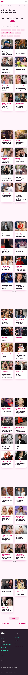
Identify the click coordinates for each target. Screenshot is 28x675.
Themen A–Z (3, 658)
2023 (17, 18)
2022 (22, 18)
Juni (3, 32)
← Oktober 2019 (5, 623)
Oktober (3, 35)
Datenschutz (12, 665)
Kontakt (23, 665)
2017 (22, 21)
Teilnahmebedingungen (5, 670)
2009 (12, 26)
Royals (17, 637)
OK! (2, 2)
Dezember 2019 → (22, 623)
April (19, 30)
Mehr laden (14, 618)
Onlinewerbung (10, 667)
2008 (17, 26)
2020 (8, 21)
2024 (12, 18)
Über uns (15, 667)
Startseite (3, 5)
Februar (8, 30)
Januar (3, 30)
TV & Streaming (6, 644)
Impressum (18, 665)
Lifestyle (18, 649)
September (18, 32)
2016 (3, 24)
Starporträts (5, 650)
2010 (8, 26)
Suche (2, 660)
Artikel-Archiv (9, 5)
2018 (17, 21)
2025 (8, 18)
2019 (12, 21)
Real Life (3, 641)
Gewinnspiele (19, 646)
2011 (3, 26)
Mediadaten (3, 667)
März (14, 30)
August (11, 32)
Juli (7, 32)
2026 (3, 18)
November (10, 35)
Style (16, 640)
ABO (2, 665)
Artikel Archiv (6, 665)
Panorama (18, 652)
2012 (22, 24)
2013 (17, 24)
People (3, 638)
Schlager (4, 647)
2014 (12, 24)
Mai (23, 30)
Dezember (17, 35)
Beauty (16, 643)
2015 (8, 24)
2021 (3, 21)
